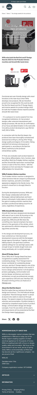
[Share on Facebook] (14, 319)
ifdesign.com (6, 283)
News (8, 13)
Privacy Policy (7, 390)
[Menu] (3, 7)
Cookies (19, 392)
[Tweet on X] (9, 319)
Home (3, 13)
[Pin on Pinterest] (18, 319)
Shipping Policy (19, 390)
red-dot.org (19, 312)
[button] (34, 7)
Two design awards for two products (21, 13)
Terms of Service (8, 392)
